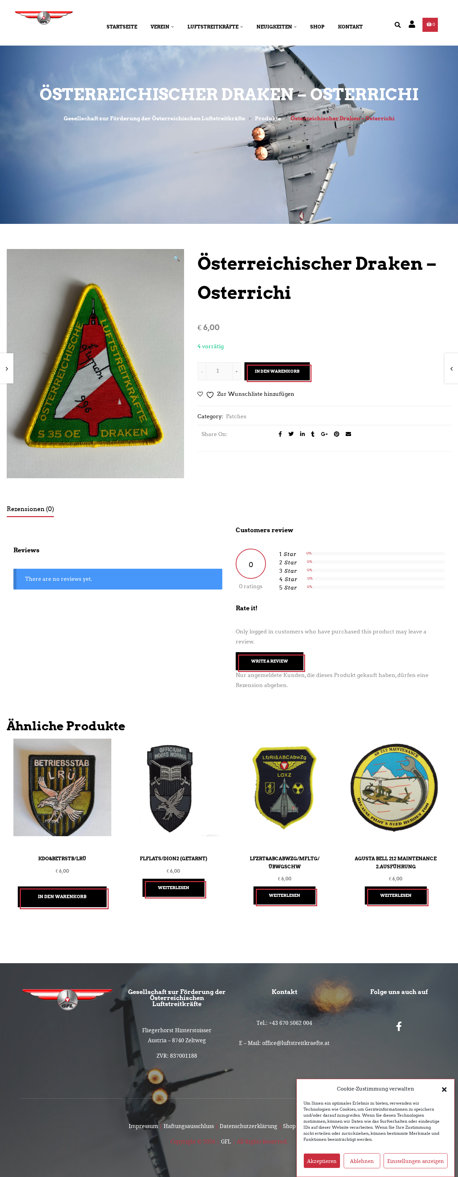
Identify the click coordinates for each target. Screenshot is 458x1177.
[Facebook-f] (399, 1026)
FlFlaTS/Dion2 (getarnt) (173, 859)
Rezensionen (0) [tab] (30, 509)
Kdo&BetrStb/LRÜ (62, 859)
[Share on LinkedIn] (300, 434)
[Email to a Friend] (346, 434)
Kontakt (350, 27)
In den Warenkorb (277, 371)
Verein (160, 27)
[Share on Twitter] (289, 434)
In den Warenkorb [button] (62, 897)
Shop (317, 27)
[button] (444, 1089)
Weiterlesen (173, 887)
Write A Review (269, 661)
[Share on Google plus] (322, 434)
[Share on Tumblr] (311, 434)
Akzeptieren (322, 1161)
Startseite (122, 27)
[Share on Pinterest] (335, 434)
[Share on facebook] (278, 434)
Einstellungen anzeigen (415, 1161)
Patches (236, 416)
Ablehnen (362, 1161)
